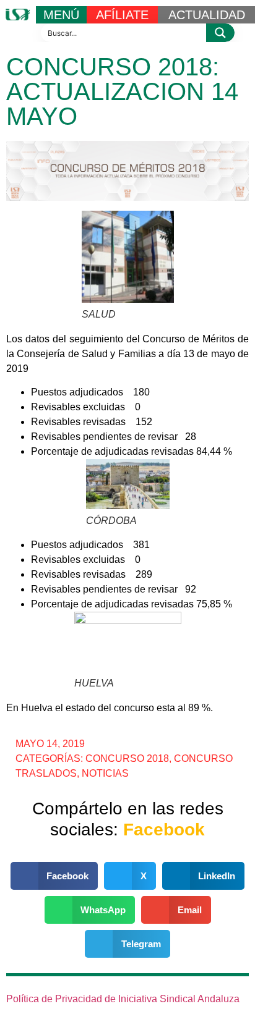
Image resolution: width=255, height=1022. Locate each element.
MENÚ (61, 15)
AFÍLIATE (122, 15)
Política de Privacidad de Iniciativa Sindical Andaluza (123, 999)
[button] (54, 876)
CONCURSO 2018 (127, 758)
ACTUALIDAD (206, 15)
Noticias (105, 773)
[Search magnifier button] (220, 32)
